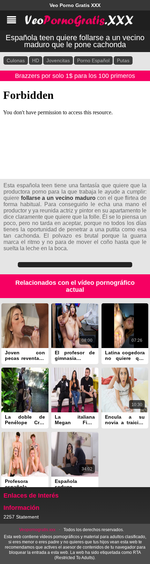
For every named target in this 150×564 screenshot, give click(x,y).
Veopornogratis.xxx (37, 529)
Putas (123, 60)
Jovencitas (58, 60)
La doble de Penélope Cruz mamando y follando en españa (25, 419)
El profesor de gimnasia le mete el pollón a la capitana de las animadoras (75, 355)
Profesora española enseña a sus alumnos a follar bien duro (25, 484)
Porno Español (93, 60)
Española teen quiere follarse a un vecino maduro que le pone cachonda (75, 41)
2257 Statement (21, 517)
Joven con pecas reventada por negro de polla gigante (25, 355)
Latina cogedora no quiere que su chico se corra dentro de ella (125, 355)
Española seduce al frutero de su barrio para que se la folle (75, 484)
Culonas (16, 60)
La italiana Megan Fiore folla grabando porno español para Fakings (75, 419)
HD (35, 60)
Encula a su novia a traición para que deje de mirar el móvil (125, 419)
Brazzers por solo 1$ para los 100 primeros (75, 75)
